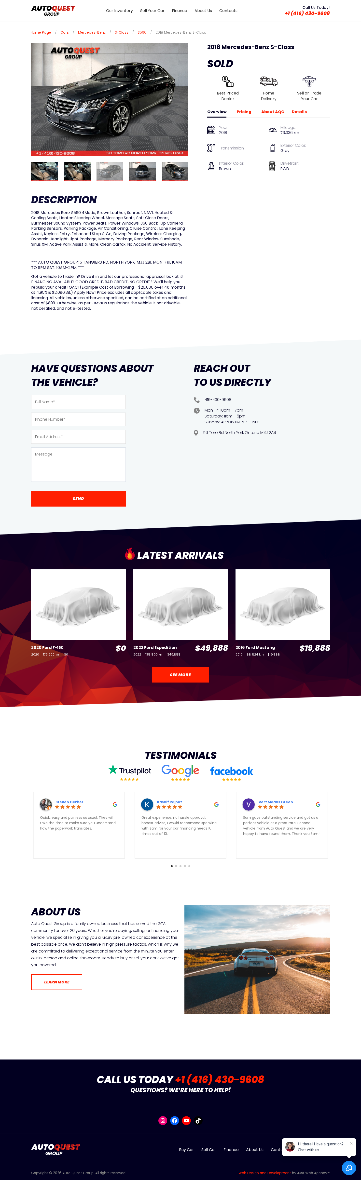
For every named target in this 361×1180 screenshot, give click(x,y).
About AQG (272, 112)
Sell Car (208, 1150)
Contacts (228, 10)
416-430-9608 (218, 399)
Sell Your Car (152, 10)
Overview (217, 112)
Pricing (244, 112)
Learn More (56, 982)
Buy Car (186, 1150)
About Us (203, 10)
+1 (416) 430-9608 (307, 13)
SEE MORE (180, 675)
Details (299, 112)
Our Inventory (119, 10)
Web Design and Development (264, 1172)
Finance (179, 10)
